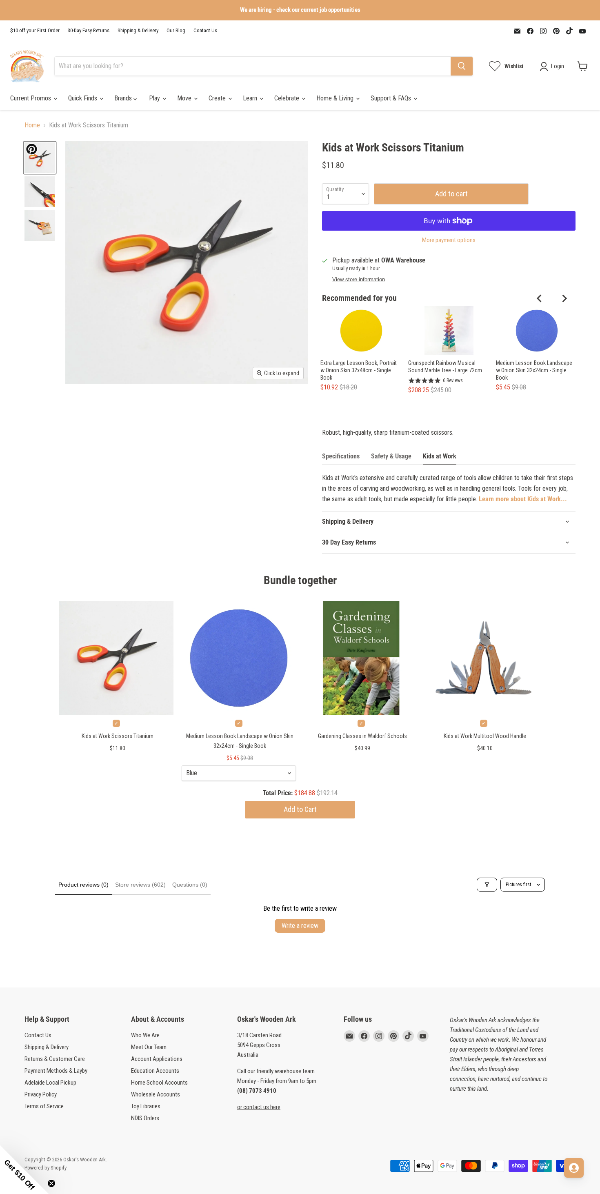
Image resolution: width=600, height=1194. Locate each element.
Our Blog (176, 30)
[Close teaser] (51, 1183)
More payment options (449, 240)
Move (185, 98)
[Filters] (487, 885)
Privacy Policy (40, 1094)
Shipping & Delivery (138, 30)
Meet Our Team (149, 1047)
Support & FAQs (392, 98)
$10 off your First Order (35, 30)
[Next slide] (564, 298)
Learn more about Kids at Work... (523, 499)
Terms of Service (44, 1106)
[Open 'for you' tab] (574, 1168)
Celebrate (287, 98)
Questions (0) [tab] (189, 884)
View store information (358, 279)
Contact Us (205, 30)
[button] (24, 1169)
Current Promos (31, 98)
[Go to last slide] (539, 298)
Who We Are (145, 1035)
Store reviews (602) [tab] (140, 884)
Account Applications (156, 1059)
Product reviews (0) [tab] (83, 884)
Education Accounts (155, 1070)
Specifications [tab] (341, 456)
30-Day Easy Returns (88, 30)
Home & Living (335, 98)
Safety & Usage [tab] (391, 456)
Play (155, 98)
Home (32, 125)
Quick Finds (83, 98)
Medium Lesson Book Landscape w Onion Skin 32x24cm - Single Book (534, 370)
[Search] (462, 66)
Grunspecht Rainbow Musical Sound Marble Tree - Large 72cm (445, 367)
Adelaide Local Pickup (50, 1082)
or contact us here (258, 1107)
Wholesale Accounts (155, 1094)
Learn (251, 98)
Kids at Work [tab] (439, 456)
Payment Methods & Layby (55, 1070)
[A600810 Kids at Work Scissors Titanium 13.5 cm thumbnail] (40, 158)
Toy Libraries (145, 1106)
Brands (123, 98)
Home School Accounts (159, 1082)
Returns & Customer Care (54, 1059)
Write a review (300, 925)
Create (218, 98)
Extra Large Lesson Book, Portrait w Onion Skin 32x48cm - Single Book (358, 370)
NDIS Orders (145, 1118)
